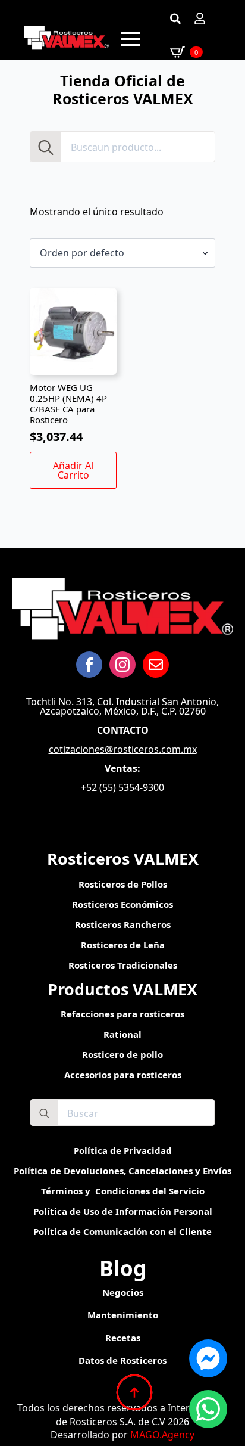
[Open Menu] (130, 38)
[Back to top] (134, 1392)
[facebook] (89, 664)
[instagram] (122, 664)
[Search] (45, 147)
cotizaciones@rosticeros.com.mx (123, 749)
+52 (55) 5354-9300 (122, 787)
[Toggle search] (175, 18)
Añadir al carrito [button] (73, 470)
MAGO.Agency (162, 1434)
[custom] (156, 664)
